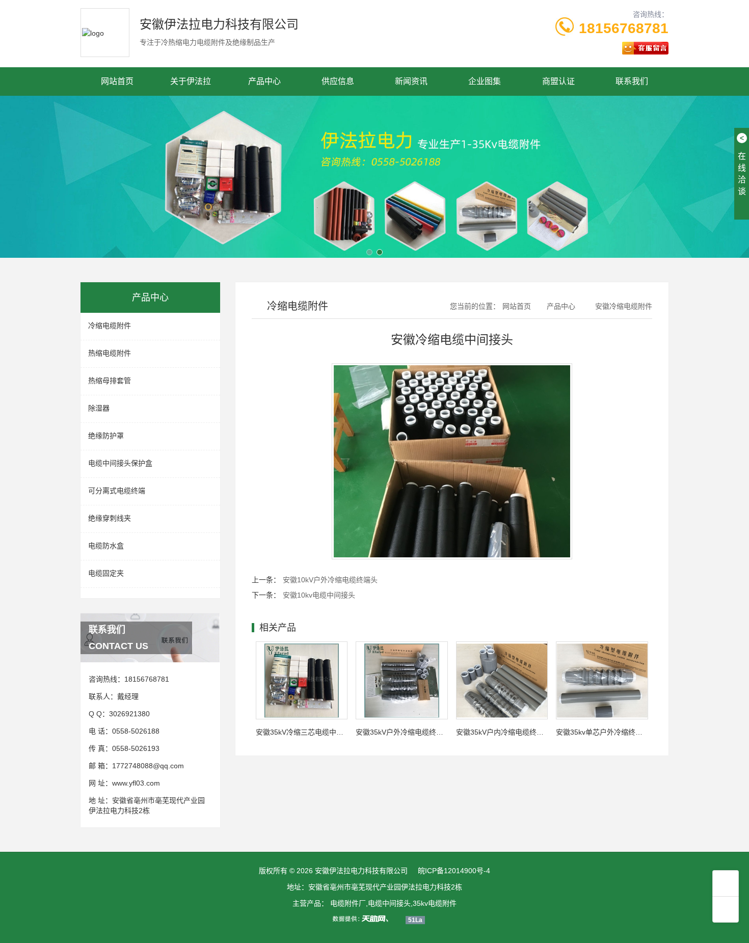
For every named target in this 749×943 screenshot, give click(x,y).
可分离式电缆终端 (116, 491)
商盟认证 (558, 81)
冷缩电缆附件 (109, 325)
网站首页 (117, 81)
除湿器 (99, 408)
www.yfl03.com (136, 783)
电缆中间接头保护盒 (120, 463)
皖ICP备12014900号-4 (454, 871)
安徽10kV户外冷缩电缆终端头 (330, 580)
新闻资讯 (411, 81)
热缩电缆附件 (109, 353)
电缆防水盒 (106, 546)
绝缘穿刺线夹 (109, 518)
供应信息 (338, 81)
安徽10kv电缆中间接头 (319, 595)
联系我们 (632, 81)
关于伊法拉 (190, 81)
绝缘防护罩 (106, 436)
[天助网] (364, 918)
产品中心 (264, 81)
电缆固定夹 (106, 573)
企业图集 (484, 81)
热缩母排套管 (109, 380)
